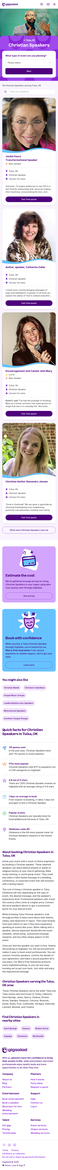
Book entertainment (13, 1099)
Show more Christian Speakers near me (29, 530)
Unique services (39, 1129)
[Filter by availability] (32, 91)
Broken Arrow (41, 1028)
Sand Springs (10, 1028)
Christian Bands (11, 688)
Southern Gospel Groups (16, 718)
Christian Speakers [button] (29, 45)
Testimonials (9, 1133)
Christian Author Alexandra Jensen (27, 481)
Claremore (22, 1036)
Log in (34, 1106)
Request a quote (39, 1087)
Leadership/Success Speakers (18, 703)
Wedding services (40, 1133)
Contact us (37, 1102)
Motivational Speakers (15, 711)
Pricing (6, 1129)
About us (7, 1079)
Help (33, 1099)
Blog (4, 1083)
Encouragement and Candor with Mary (29, 371)
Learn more (29, 665)
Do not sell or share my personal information (23, 1157)
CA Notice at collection (13, 1153)
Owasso (26, 1028)
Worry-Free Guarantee (18, 650)
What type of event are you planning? (25, 55)
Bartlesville (38, 1036)
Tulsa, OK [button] (30, 40)
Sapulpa (8, 1036)
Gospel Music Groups (14, 695)
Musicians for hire (12, 1106)
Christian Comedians (35, 688)
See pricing (29, 596)
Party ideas (37, 1083)
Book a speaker (10, 1102)
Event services (38, 1125)
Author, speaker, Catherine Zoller (25, 267)
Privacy (15, 1150)
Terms (5, 1150)
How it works (37, 1079)
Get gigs (6, 1125)
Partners (7, 1087)
